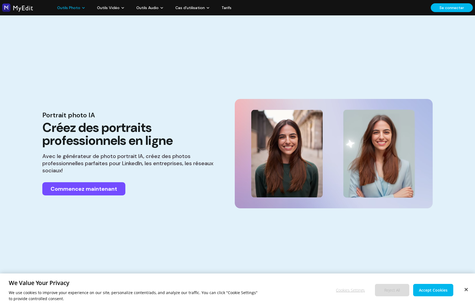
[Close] (466, 289)
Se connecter (452, 7)
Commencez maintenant (84, 188)
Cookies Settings (350, 289)
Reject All (392, 289)
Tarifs (226, 7)
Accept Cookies (433, 289)
